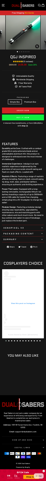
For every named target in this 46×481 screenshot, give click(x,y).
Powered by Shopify (23, 467)
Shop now (31, 477)
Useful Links (22, 447)
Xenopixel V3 (13, 228)
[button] (6, 341)
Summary (10, 239)
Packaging (23, 97)
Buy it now (23, 117)
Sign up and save (22, 440)
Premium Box (30, 102)
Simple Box (15, 102)
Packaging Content (18, 233)
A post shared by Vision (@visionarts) (23, 335)
